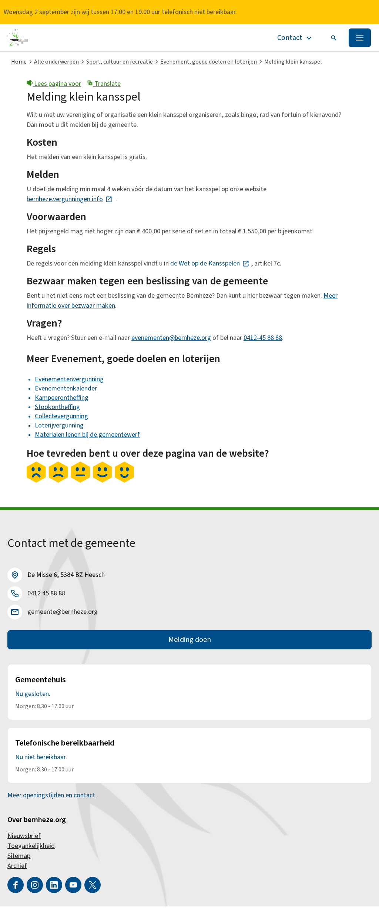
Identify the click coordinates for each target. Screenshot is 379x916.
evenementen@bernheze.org (171, 337)
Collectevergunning (61, 416)
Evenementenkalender (66, 388)
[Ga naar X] (92, 885)
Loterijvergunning (59, 425)
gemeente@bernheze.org (62, 611)
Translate (107, 83)
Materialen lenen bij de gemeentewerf (87, 434)
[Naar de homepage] (17, 38)
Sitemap (18, 856)
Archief (17, 866)
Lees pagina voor (57, 83)
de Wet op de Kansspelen (209, 263)
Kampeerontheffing (61, 397)
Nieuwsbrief (24, 836)
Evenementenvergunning (69, 379)
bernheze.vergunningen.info (70, 199)
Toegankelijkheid (31, 846)
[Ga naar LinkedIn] (54, 885)
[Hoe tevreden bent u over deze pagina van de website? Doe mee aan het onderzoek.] (80, 481)
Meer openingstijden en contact (51, 795)
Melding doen (189, 640)
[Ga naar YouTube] (73, 885)
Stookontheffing (57, 407)
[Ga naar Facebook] (15, 885)
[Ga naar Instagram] (35, 885)
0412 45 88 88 (46, 593)
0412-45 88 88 (263, 337)
